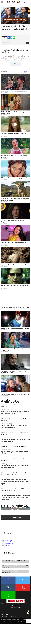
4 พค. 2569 (3, 449)
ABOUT (5, 621)
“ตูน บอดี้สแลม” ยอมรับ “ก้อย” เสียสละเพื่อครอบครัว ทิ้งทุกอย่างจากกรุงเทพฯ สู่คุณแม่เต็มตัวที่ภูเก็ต (15, 481)
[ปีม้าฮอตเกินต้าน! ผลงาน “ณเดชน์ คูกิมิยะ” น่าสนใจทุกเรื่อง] (15, 560)
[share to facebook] (8, 37)
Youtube (22, 588)
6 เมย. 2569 (3, 493)
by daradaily (10, 409)
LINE (8, 596)
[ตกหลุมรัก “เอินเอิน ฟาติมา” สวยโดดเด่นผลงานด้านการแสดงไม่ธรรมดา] (15, 570)
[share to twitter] (11, 37)
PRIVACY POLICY (24, 621)
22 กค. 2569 (3, 409)
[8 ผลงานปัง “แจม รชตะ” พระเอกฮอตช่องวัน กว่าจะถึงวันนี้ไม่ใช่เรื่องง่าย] (15, 565)
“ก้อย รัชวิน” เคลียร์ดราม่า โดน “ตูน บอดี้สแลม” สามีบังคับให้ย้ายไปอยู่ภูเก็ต (15, 413)
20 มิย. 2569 (3, 423)
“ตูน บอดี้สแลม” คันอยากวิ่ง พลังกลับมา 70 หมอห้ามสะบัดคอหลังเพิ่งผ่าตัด (15, 466)
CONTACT (11, 621)
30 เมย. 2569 (3, 477)
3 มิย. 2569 (3, 437)
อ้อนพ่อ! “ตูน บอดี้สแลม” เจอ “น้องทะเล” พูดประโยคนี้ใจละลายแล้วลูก (14, 426)
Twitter (23, 581)
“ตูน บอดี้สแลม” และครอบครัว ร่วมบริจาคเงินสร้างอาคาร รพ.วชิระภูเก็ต (15, 440)
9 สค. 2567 (6, 33)
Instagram (8, 588)
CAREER (17, 621)
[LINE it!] (14, 37)
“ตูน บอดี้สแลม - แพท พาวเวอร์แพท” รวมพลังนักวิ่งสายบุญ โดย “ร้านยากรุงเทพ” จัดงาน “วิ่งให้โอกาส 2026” (15, 497)
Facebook (8, 581)
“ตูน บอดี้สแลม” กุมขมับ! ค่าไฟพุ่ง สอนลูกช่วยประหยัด (14, 453)
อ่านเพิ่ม (15, 63)
